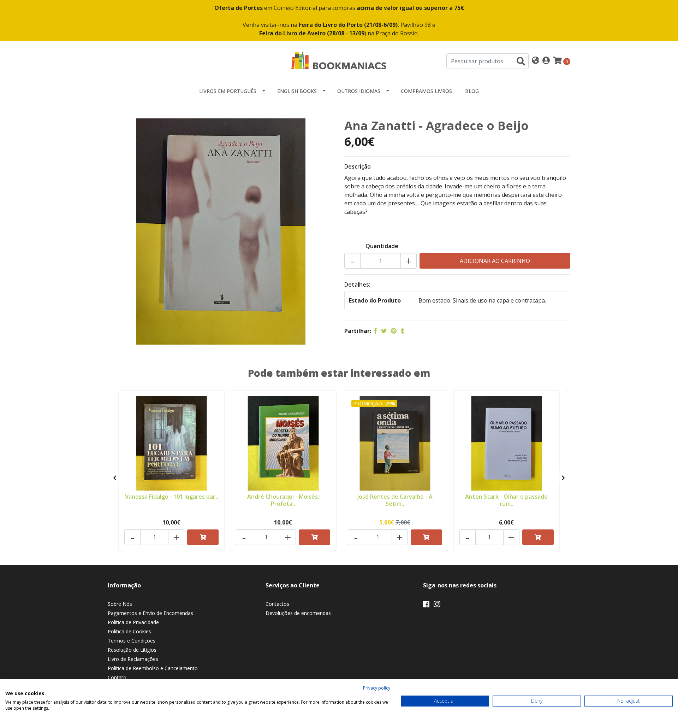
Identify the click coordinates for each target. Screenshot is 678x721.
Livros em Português (227, 91)
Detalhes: (357, 284)
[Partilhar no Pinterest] (394, 331)
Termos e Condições (131, 640)
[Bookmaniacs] (339, 60)
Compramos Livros (426, 91)
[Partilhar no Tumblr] (402, 331)
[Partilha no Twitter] (384, 331)
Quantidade (381, 246)
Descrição (357, 166)
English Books (297, 91)
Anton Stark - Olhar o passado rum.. (506, 500)
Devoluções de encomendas (298, 613)
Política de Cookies (129, 631)
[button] (535, 61)
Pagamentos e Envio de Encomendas (150, 613)
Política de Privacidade (133, 622)
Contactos (277, 603)
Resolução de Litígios (132, 649)
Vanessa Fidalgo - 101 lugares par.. (171, 496)
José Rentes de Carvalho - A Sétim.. (395, 500)
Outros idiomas (358, 91)
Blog (472, 91)
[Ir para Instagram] (437, 605)
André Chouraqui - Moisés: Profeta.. (283, 500)
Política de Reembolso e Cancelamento (153, 668)
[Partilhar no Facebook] (375, 331)
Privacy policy (376, 688)
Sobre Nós (120, 603)
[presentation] (115, 478)
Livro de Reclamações (133, 659)
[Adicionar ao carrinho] (203, 537)
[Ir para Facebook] (426, 605)
